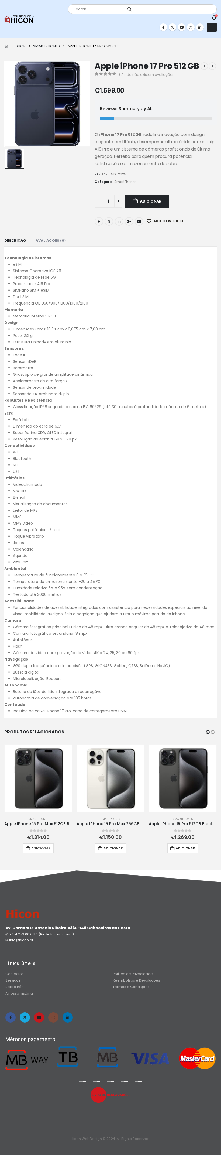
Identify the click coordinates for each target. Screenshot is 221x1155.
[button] (212, 27)
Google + (129, 221)
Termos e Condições (131, 987)
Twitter (109, 221)
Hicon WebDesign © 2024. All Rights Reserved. (110, 1138)
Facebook (99, 221)
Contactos (14, 974)
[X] (172, 27)
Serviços (12, 980)
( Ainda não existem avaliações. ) (148, 74)
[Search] (129, 9)
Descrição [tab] (15, 240)
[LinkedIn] (200, 27)
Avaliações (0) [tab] (51, 240)
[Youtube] (181, 27)
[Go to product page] (38, 778)
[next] (212, 66)
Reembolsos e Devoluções (136, 980)
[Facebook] (163, 27)
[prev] (204, 66)
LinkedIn (119, 221)
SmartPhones (125, 181)
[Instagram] (191, 27)
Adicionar (150, 201)
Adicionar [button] (41, 848)
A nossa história (19, 993)
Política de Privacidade (133, 974)
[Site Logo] (19, 19)
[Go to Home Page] (6, 46)
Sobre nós (14, 987)
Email (139, 221)
